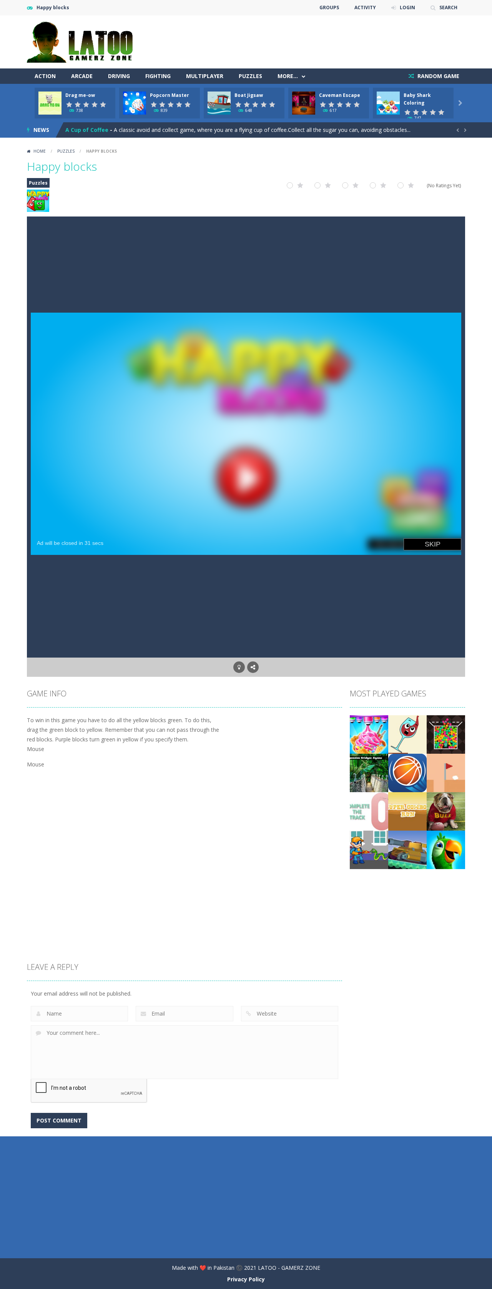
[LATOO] (83, 41)
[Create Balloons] (446, 734)
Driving (119, 76)
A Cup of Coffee (86, 129)
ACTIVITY (365, 7)
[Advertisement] (325, 38)
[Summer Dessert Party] (369, 734)
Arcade (82, 76)
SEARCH (448, 7)
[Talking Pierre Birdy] (446, 849)
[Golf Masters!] (446, 772)
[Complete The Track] (369, 810)
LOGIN (407, 7)
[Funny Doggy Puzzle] (446, 810)
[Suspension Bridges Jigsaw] (369, 772)
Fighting (158, 76)
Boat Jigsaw (248, 95)
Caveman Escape (339, 95)
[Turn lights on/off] (239, 667)
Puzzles (250, 76)
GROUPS (329, 7)
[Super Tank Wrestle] (407, 849)
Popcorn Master (169, 95)
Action (45, 76)
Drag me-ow (80, 95)
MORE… (288, 76)
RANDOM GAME (437, 76)
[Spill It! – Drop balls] (407, 734)
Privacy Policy (246, 1279)
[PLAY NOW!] (50, 102)
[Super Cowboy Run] (407, 810)
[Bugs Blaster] (369, 849)
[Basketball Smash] (407, 772)
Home (39, 151)
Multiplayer (204, 76)
